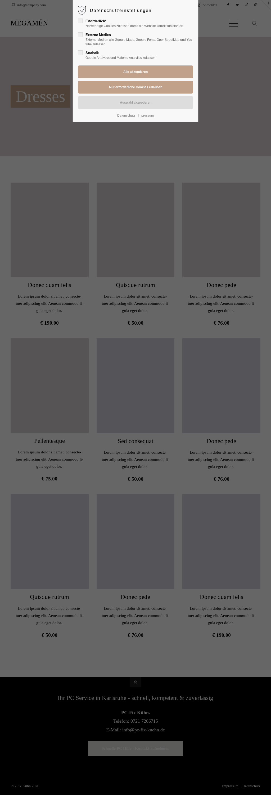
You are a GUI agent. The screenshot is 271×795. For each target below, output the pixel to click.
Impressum (146, 115)
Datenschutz (126, 115)
